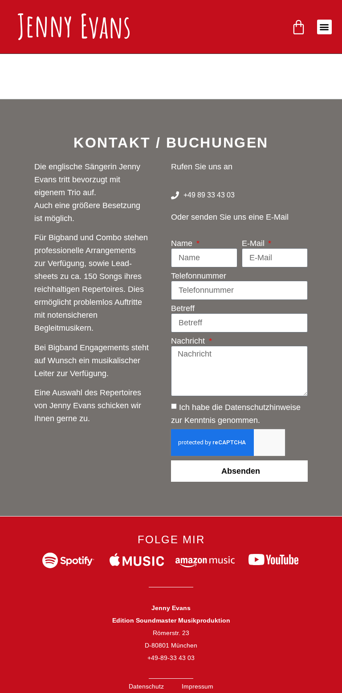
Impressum (197, 686)
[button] (324, 27)
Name (183, 243)
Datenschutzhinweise (263, 407)
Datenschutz (146, 686)
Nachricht (189, 341)
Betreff (183, 308)
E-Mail (254, 243)
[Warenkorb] (298, 27)
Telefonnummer (198, 276)
